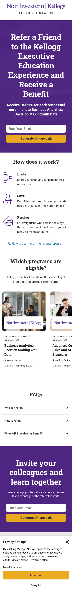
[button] (36, 408)
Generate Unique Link (36, 138)
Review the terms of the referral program (36, 243)
